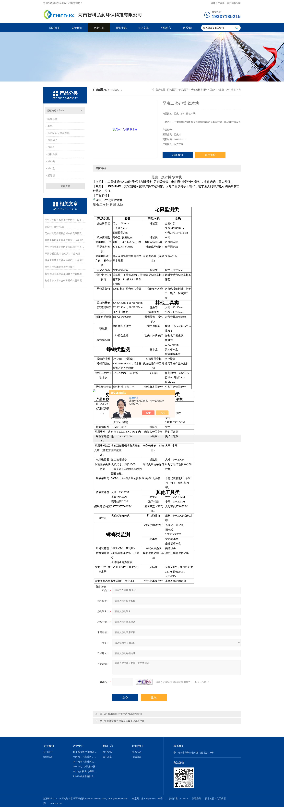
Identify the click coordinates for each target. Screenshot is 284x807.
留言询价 (210, 154)
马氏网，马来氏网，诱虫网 (85, 756)
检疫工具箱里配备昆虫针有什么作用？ (64, 240)
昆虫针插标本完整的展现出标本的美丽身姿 (65, 246)
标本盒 (51, 168)
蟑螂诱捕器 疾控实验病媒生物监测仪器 (124, 721)
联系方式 (136, 751)
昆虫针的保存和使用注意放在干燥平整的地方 (65, 220)
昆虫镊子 (52, 140)
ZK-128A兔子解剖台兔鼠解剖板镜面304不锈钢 (85, 776)
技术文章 (143, 27)
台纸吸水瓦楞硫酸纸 (58, 133)
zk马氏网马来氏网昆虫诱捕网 (85, 761)
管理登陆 (196, 798)
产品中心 (99, 27)
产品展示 (183, 89)
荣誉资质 (48, 756)
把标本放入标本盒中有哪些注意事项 (63, 280)
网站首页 (54, 27)
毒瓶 (49, 126)
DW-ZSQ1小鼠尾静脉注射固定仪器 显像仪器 (85, 766)
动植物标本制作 (55, 110)
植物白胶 (52, 154)
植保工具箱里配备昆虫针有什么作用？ (64, 260)
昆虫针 (51, 147)
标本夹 (51, 161)
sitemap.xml (56, 803)
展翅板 (51, 175)
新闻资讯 (121, 27)
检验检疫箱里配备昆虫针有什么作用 (63, 273)
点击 (81, 110)
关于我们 (76, 27)
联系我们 (188, 27)
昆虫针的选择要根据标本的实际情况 (63, 233)
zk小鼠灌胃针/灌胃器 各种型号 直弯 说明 (85, 751)
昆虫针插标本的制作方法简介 (60, 267)
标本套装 (52, 119)
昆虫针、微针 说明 (54, 226)
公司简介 (48, 751)
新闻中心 (108, 746)
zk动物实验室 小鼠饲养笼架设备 (85, 771)
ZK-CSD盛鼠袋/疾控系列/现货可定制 (123, 714)
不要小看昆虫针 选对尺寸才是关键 (62, 253)
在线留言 (166, 27)
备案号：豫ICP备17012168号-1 (148, 798)
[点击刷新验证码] (144, 682)
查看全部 (65, 186)
